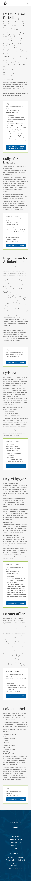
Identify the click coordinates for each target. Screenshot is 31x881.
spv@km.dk (17, 868)
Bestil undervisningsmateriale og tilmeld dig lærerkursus (16, 147)
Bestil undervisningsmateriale (16, 245)
